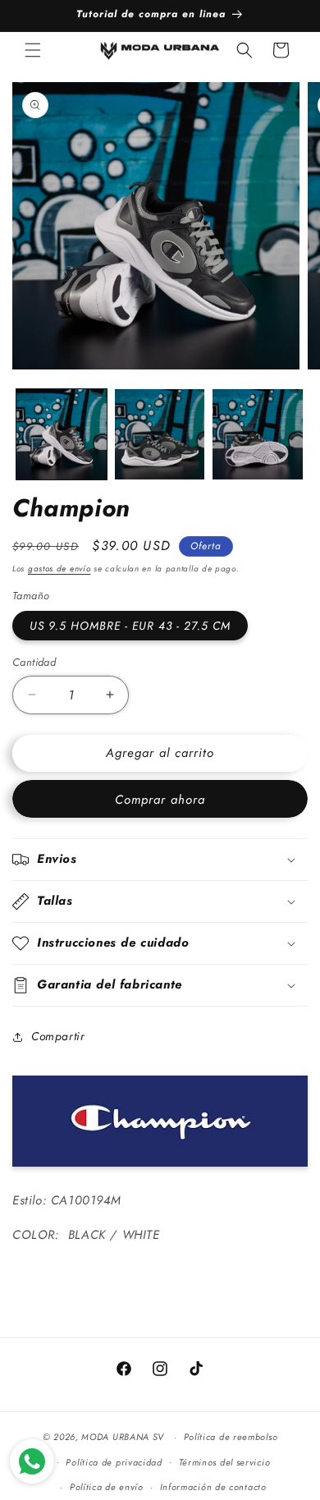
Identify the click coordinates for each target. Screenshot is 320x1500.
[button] (33, 50)
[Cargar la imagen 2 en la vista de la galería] (160, 434)
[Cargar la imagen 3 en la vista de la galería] (258, 434)
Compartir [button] (58, 1036)
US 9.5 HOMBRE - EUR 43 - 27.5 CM (130, 625)
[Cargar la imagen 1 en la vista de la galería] (61, 434)
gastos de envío (59, 568)
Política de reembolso (231, 1436)
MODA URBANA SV (122, 1436)
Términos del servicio (225, 1462)
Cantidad (34, 662)
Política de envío (107, 1486)
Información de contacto (213, 1486)
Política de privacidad (114, 1462)
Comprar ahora (160, 800)
